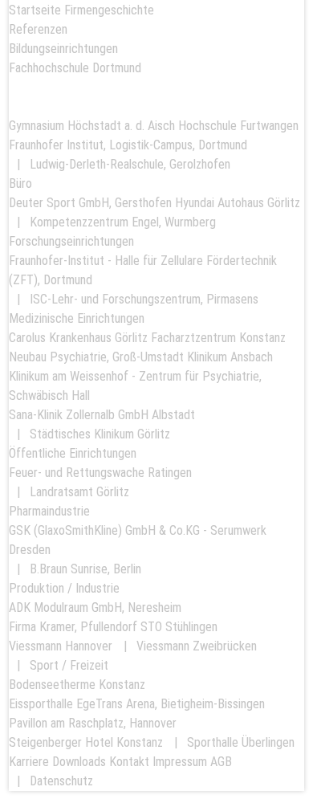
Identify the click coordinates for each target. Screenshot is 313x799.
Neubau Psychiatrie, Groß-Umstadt (96, 357)
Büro (20, 183)
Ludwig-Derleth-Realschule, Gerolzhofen (130, 164)
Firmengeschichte (109, 10)
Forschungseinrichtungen (71, 241)
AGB (221, 761)
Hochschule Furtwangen (238, 125)
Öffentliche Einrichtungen (72, 453)
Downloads (79, 761)
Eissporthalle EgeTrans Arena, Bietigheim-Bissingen (137, 703)
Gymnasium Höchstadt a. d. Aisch (92, 125)
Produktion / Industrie (64, 588)
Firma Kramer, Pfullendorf (73, 626)
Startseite (35, 10)
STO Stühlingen (178, 626)
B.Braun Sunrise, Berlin (85, 569)
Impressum (179, 761)
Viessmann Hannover (60, 646)
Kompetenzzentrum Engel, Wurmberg (123, 222)
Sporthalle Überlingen (241, 742)
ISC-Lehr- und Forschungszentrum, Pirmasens (144, 299)
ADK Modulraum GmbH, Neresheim (95, 607)
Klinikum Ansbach (230, 357)
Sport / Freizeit (69, 665)
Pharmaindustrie (49, 511)
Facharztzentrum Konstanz (218, 337)
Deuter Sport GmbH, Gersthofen (90, 202)
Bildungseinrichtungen (63, 48)
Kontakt (129, 761)
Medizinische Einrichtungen (76, 318)
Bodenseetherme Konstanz (77, 684)
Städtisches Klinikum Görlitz (100, 434)
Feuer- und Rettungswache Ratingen (100, 472)
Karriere (29, 761)
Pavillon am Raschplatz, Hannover (93, 723)
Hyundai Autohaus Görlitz (237, 202)
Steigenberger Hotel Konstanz (86, 742)
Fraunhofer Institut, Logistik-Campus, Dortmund (128, 145)
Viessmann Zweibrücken (196, 646)
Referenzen (38, 29)
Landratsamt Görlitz (79, 491)
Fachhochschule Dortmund (75, 67)
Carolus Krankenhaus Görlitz (78, 337)
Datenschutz (61, 781)
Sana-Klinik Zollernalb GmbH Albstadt (102, 414)
